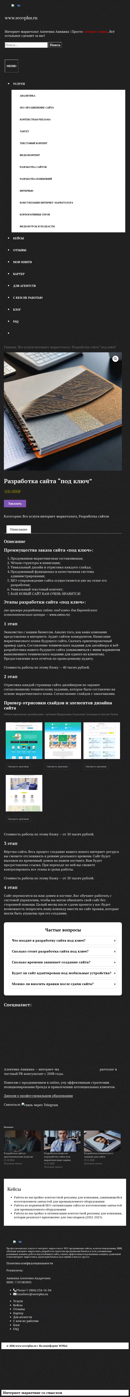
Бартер (19, 274)
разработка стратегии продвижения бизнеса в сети (69, 1251)
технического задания (66, 645)
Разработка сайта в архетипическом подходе (18, 1155)
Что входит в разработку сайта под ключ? (48, 940)
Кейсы (18, 238)
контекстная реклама (104, 1248)
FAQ (15, 321)
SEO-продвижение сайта (37, 107)
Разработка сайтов (33, 167)
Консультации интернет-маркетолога (46, 202)
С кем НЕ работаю (28, 298)
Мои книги (22, 262)
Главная (10, 347)
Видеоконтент (30, 155)
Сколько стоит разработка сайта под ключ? (50, 951)
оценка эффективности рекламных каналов (84, 1254)
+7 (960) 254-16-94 (38, 1290)
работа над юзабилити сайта (44, 1254)
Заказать (15, 503)
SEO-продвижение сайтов (78, 1248)
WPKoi (63, 1345)
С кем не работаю (26, 1321)
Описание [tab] (18, 529)
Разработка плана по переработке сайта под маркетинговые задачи (57, 1157)
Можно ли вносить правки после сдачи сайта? (53, 984)
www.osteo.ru (59, 614)
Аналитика (27, 95)
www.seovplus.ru (21, 18)
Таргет (24, 131)
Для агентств (24, 286)
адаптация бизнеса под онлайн (54, 1256)
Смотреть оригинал (18, 766)
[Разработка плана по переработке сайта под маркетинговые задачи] (62, 1141)
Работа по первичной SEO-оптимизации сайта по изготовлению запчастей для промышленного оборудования (68, 1207)
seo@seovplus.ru (36, 1294)
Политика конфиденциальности (29, 1263)
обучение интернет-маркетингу (23, 1251)
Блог (17, 309)
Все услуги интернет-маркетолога (44, 347)
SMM (119, 1248)
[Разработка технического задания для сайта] (102, 1141)
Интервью (26, 190)
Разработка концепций (36, 178)
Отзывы (19, 250)
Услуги (19, 84)
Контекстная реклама (35, 119)
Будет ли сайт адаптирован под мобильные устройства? (61, 973)
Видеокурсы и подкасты (37, 226)
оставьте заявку (96, 31)
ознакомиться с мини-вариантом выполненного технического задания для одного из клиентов (62, 651)
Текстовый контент (33, 143)
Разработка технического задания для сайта (98, 1155)
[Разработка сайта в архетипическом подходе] (22, 1141)
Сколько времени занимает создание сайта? (51, 962)
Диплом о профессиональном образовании (38, 1095)
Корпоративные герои (35, 214)
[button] (115, 359)
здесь (21, 645)
